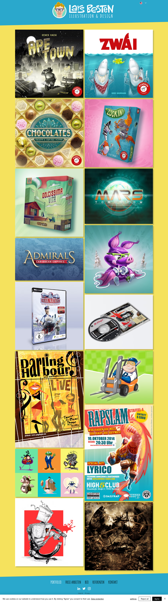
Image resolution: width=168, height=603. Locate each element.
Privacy (87, 593)
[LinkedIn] (79, 589)
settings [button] (133, 598)
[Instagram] (89, 589)
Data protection (97, 598)
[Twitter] (84, 589)
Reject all (144, 598)
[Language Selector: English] (142, 3)
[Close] (164, 599)
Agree (156, 598)
